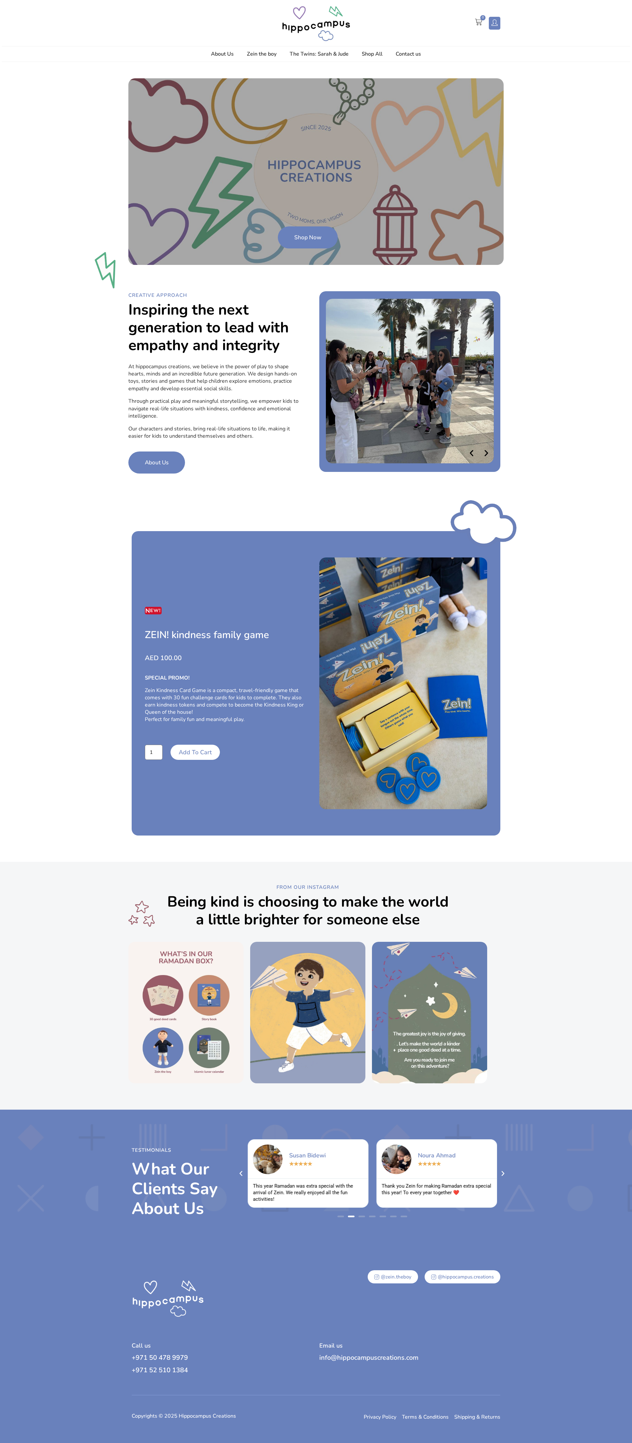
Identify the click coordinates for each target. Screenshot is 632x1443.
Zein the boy (261, 54)
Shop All (372, 54)
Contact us (408, 54)
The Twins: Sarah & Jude (319, 54)
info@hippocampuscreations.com (368, 1357)
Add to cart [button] (195, 752)
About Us (222, 54)
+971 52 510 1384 (160, 1370)
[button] (471, 453)
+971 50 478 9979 (160, 1357)
